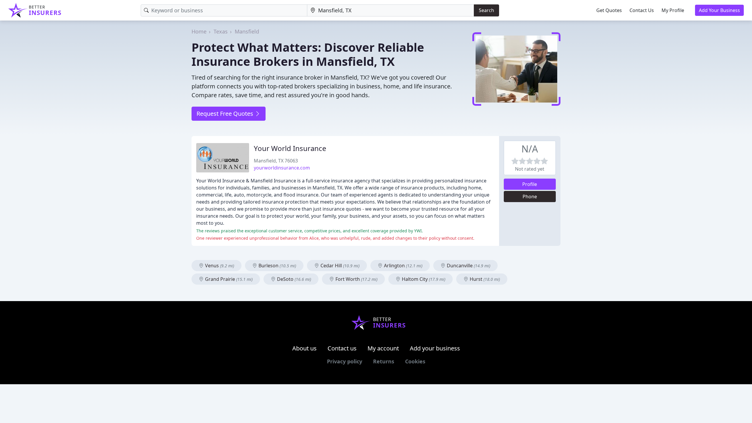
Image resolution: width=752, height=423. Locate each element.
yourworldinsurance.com (282, 167)
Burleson (276, 265)
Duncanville (468, 265)
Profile (529, 184)
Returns (383, 361)
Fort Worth (355, 279)
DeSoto (293, 279)
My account (383, 348)
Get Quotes (609, 10)
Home (199, 31)
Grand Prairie (228, 279)
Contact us (342, 348)
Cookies (415, 361)
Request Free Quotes (226, 114)
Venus (219, 265)
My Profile (673, 10)
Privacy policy (344, 361)
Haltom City (423, 279)
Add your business (435, 348)
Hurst (484, 279)
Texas (221, 31)
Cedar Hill (339, 265)
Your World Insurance (290, 148)
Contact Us (642, 10)
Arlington (402, 265)
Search (486, 10)
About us (304, 348)
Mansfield (247, 31)
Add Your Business (719, 10)
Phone (530, 196)
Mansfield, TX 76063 (276, 160)
